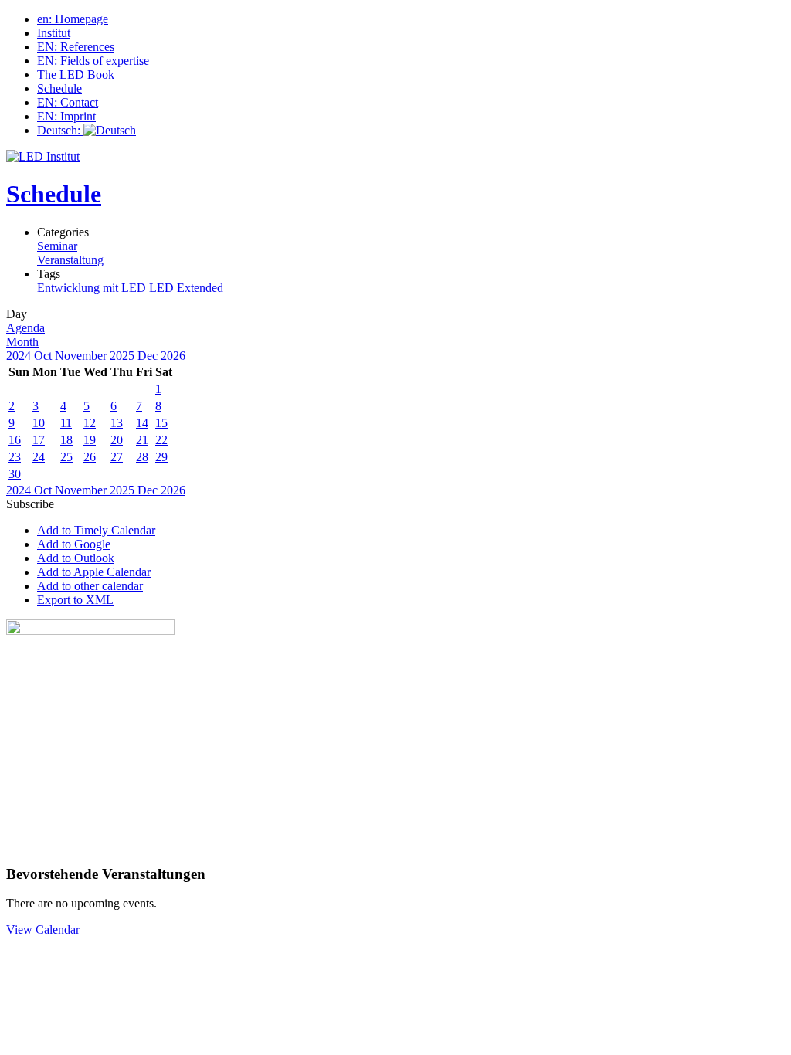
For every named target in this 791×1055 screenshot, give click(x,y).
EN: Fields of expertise (93, 60)
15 (161, 422)
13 (116, 422)
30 (14, 473)
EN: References (75, 46)
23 (14, 456)
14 (142, 422)
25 (66, 456)
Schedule (59, 88)
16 (14, 439)
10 (38, 422)
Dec (149, 355)
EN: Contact (67, 102)
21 (142, 439)
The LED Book (75, 74)
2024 (20, 355)
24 (38, 456)
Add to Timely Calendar (96, 530)
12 (89, 422)
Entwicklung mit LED (93, 287)
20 (116, 439)
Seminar (57, 246)
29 (161, 456)
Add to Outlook (75, 558)
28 (142, 456)
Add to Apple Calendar (94, 571)
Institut (53, 32)
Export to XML (75, 599)
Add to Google (73, 544)
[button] (30, 504)
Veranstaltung (70, 259)
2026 (173, 355)
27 (116, 456)
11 (66, 422)
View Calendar (43, 929)
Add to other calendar (90, 585)
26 (89, 456)
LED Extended (186, 287)
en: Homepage (72, 18)
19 (89, 439)
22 (161, 439)
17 (38, 439)
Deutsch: (60, 130)
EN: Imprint (66, 116)
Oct (44, 355)
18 (66, 439)
